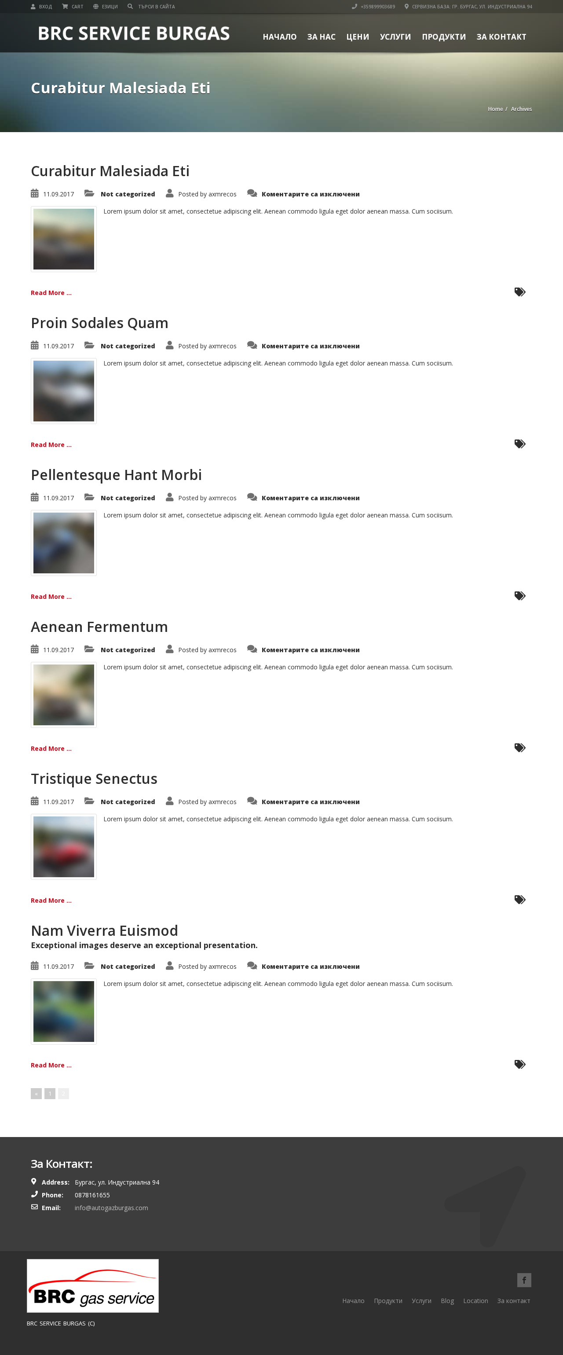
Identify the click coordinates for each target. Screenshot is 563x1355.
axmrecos (222, 194)
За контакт (501, 37)
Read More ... (51, 292)
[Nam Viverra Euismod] (64, 1011)
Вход (45, 7)
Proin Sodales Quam (99, 322)
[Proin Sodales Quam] (64, 390)
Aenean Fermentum (99, 626)
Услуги (395, 37)
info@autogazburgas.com (111, 1208)
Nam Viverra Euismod (104, 930)
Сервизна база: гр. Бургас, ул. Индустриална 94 (471, 7)
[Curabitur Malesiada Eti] (64, 238)
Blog (447, 1300)
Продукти (444, 37)
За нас (321, 37)
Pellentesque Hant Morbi (116, 474)
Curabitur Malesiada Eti (110, 170)
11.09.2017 (58, 194)
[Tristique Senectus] (64, 846)
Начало (280, 37)
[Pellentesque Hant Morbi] (64, 542)
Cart (77, 7)
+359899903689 (377, 7)
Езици (109, 7)
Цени (357, 37)
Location (475, 1300)
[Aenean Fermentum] (64, 694)
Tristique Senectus (94, 778)
